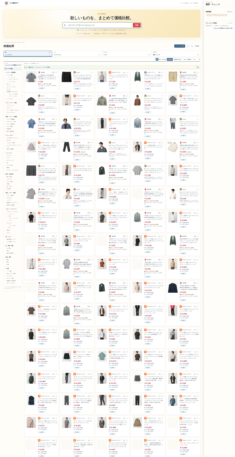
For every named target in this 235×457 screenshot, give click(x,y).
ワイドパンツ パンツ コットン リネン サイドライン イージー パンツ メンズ (118, 123)
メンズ (8, 158)
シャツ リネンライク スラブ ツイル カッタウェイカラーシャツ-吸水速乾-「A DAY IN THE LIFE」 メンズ (47, 400)
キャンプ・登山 (12, 225)
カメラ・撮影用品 (11, 124)
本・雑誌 (9, 248)
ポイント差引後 (187, 59)
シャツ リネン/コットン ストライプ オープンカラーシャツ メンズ (153, 286)
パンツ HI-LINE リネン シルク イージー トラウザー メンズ (189, 310)
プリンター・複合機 (13, 94)
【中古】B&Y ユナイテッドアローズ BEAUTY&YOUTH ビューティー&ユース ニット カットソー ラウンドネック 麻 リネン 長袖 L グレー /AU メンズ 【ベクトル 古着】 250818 (153, 124)
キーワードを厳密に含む (84, 33)
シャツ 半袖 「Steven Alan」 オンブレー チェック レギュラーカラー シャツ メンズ (189, 100)
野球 (10, 216)
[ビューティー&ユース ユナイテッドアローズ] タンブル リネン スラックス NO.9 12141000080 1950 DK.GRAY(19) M (47, 170)
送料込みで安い (177, 59)
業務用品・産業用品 (11, 280)
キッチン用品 (10, 181)
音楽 (8, 250)
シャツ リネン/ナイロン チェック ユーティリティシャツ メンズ (47, 377)
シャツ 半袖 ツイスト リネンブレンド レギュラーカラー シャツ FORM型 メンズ (189, 334)
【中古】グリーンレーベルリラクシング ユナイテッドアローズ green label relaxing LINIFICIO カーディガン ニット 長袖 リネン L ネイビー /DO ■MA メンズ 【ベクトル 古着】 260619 (118, 170)
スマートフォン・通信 (11, 102)
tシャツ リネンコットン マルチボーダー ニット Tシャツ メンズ (82, 421)
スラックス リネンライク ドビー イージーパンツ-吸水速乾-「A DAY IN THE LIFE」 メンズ (82, 444)
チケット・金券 (10, 278)
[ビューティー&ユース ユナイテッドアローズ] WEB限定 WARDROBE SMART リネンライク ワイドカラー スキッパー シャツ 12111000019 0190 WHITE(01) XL (83, 194)
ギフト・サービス (11, 283)
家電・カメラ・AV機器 (11, 116)
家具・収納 (9, 176)
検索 (136, 25)
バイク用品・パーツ (11, 241)
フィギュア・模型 (11, 142)
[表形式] (159, 59)
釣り (10, 227)
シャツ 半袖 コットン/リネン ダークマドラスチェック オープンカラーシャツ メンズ (118, 217)
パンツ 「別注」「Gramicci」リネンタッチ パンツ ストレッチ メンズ (118, 193)
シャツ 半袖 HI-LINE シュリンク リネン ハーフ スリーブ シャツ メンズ (153, 147)
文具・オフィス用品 (11, 273)
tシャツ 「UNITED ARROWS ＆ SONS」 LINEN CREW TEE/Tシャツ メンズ (153, 444)
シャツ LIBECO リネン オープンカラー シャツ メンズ (189, 216)
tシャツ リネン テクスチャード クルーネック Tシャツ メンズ (82, 240)
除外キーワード (107, 33)
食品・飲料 (8, 257)
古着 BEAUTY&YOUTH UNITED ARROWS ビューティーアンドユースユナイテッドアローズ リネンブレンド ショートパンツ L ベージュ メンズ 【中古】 (189, 77)
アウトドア (9, 223)
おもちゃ (9, 140)
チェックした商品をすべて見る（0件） (223, 28)
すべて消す (230, 23)
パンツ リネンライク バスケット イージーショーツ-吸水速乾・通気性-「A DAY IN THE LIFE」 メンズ (153, 378)
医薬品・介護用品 (11, 205)
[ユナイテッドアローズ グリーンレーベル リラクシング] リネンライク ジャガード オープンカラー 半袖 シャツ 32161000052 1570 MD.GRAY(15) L (47, 100)
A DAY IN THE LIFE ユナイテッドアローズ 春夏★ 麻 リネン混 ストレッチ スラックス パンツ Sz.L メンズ (82, 147)
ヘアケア (9, 200)
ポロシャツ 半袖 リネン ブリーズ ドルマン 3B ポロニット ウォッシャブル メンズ (153, 240)
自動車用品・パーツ (11, 239)
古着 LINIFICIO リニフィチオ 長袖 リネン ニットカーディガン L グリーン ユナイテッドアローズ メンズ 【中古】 (189, 241)
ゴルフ (8, 232)
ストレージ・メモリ (11, 86)
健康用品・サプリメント (12, 202)
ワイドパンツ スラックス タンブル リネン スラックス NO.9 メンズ (82, 99)
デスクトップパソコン (13, 79)
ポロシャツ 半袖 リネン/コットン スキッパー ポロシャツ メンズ (188, 263)
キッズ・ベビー (10, 160)
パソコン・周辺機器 (11, 72)
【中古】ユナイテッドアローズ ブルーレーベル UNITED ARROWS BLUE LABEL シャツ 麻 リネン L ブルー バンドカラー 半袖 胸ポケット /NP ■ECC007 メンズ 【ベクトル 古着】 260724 (47, 124)
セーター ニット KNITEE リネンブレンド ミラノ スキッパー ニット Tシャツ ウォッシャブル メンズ (189, 356)
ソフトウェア (10, 98)
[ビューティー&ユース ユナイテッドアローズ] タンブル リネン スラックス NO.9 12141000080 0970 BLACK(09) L (82, 77)
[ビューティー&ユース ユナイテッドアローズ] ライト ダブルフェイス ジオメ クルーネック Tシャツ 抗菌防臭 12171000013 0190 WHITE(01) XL (189, 194)
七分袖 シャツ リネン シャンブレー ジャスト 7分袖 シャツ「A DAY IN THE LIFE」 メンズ (118, 334)
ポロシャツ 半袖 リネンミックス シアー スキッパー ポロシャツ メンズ (47, 421)
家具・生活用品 (9, 174)
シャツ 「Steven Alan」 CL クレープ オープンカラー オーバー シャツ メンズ (153, 422)
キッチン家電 (10, 126)
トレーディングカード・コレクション (14, 146)
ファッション (9, 153)
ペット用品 (9, 271)
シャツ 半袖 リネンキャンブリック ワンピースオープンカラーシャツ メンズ (47, 217)
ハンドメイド (10, 275)
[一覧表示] (157, 59)
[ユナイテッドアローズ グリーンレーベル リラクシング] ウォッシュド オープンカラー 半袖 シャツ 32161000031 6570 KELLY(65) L (118, 147)
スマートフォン (10, 105)
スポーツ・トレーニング (12, 211)
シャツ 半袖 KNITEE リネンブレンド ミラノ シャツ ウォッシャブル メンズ (82, 287)
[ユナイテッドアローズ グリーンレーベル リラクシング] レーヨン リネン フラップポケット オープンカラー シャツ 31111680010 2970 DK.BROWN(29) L (153, 100)
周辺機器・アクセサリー (12, 91)
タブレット (9, 107)
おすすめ (170, 59)
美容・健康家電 (10, 131)
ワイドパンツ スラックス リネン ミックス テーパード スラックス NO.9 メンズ (47, 264)
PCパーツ (9, 84)
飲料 (8, 262)
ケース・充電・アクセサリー (13, 110)
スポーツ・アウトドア (11, 209)
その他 (7, 268)
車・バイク (8, 236)
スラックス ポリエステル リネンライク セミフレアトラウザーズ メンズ (82, 170)
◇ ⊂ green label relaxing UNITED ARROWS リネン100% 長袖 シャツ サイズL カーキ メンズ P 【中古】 (118, 100)
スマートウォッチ (11, 112)
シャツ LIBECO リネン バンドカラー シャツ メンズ (47, 333)
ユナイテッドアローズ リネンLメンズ (217, 15)
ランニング (11, 214)
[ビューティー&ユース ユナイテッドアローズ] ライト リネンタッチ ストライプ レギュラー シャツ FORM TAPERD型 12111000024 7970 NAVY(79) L (82, 124)
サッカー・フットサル (13, 218)
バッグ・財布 (10, 165)
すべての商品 (9, 68)
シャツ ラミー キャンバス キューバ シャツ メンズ (189, 444)
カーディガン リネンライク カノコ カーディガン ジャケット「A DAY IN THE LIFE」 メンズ (47, 444)
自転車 (8, 230)
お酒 (8, 264)
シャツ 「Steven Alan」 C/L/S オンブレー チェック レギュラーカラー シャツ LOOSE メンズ (47, 147)
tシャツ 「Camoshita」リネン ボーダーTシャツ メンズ (47, 310)
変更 (198, 67)
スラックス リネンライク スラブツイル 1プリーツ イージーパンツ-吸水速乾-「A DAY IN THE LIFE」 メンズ (153, 400)
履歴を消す (230, 11)
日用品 (8, 184)
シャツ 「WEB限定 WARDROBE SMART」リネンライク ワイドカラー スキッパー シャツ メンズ (189, 400)
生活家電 (9, 128)
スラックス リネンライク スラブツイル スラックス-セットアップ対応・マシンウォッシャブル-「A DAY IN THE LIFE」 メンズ (118, 445)
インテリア (9, 179)
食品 (8, 259)
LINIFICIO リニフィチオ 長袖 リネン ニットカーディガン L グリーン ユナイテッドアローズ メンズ (153, 76)
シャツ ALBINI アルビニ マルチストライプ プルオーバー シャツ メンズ (189, 169)
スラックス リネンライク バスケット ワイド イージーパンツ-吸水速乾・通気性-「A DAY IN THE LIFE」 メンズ (82, 400)
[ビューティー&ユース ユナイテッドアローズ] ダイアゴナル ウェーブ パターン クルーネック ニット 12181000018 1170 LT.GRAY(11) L (153, 170)
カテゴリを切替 (180, 46)
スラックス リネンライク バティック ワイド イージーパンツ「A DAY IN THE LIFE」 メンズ (189, 422)
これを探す (41, 88)
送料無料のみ (97, 33)
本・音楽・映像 (9, 245)
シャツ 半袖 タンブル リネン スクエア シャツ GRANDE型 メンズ (153, 333)
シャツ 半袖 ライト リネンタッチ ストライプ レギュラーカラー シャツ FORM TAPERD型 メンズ (118, 356)
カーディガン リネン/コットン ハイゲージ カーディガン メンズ (118, 310)
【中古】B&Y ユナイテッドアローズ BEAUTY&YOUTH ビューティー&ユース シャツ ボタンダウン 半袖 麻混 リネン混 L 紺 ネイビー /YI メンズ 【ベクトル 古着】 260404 (153, 264)
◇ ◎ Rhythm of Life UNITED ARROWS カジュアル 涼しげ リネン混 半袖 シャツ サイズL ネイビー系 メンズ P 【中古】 (47, 77)
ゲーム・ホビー (9, 135)
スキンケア (9, 197)
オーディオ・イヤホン (12, 121)
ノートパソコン (12, 77)
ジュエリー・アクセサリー (13, 170)
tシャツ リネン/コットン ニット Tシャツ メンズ (118, 263)
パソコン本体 (10, 75)
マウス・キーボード (13, 96)
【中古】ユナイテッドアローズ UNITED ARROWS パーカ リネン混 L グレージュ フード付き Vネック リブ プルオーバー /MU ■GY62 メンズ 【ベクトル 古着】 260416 (153, 194)
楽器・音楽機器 (10, 149)
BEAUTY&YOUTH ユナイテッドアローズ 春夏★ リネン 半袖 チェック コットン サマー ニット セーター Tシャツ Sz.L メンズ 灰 (47, 194)
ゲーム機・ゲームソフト (12, 137)
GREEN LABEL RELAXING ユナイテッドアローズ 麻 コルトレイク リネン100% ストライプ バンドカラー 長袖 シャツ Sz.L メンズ (189, 147)
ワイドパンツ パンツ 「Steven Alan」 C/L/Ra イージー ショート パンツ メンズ (82, 356)
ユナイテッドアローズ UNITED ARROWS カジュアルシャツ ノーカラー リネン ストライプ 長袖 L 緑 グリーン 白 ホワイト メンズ (83, 334)
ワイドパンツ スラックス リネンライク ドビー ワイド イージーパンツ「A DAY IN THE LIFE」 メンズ (118, 400)
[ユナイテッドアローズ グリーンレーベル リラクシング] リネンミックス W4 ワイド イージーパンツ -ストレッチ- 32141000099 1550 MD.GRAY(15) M (189, 124)
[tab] (27, 54)
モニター (9, 89)
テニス (10, 220)
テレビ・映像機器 (11, 119)
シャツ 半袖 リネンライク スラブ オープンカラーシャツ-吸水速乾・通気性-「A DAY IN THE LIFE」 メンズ (189, 378)
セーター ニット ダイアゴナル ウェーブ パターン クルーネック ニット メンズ (118, 76)
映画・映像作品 (10, 253)
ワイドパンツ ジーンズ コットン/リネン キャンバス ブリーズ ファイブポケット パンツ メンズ (82, 378)
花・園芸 (9, 188)
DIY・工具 (9, 186)
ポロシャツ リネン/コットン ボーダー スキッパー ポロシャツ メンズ (47, 355)
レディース (9, 155)
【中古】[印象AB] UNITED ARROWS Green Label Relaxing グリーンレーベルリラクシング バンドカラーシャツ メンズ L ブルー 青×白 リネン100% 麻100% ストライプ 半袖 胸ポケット (82, 264)
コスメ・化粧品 (10, 195)
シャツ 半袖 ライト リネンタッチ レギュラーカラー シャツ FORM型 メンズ (153, 356)
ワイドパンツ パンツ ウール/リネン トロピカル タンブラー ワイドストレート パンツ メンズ (153, 311)
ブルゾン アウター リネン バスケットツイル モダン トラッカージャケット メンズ (118, 378)
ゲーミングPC (12, 81)
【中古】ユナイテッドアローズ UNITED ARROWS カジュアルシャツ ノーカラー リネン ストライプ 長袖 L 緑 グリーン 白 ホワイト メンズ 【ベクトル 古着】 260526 (153, 217)
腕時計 (8, 167)
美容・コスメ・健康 (11, 192)
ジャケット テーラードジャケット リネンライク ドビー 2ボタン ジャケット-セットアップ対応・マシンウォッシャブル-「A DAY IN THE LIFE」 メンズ (118, 423)
